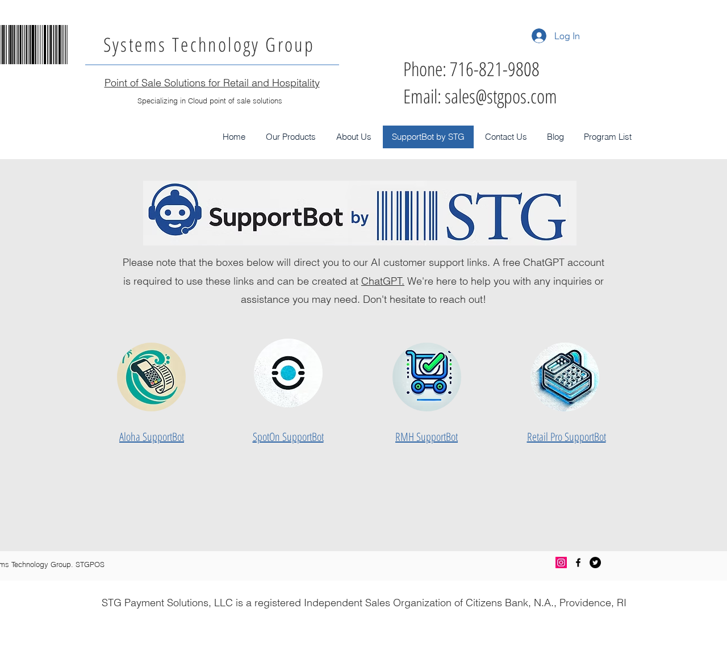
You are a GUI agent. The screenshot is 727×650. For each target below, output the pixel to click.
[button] (291, 137)
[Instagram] (561, 562)
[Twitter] (595, 562)
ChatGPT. (382, 281)
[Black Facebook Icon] (578, 562)
